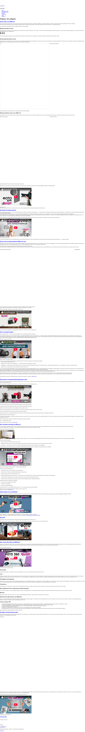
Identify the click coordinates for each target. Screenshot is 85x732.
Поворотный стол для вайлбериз (8, 491)
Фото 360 (3, 12)
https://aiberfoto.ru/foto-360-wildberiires (34, 515)
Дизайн (3, 13)
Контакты (3, 16)
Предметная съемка (5, 11)
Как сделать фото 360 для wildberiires (10, 542)
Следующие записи (3, 717)
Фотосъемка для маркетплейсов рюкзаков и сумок (13, 379)
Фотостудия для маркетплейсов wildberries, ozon (13, 241)
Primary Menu (2, 8)
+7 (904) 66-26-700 (3, 726)
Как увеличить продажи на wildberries (10, 424)
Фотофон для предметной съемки (9, 612)
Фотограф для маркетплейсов (8, 210)
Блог (3, 10)
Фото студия (4, 14)
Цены (3, 15)
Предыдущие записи (3, 716)
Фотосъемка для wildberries (7, 21)
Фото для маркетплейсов (6, 332)
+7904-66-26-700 (34, 376)
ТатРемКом (2, 730)
